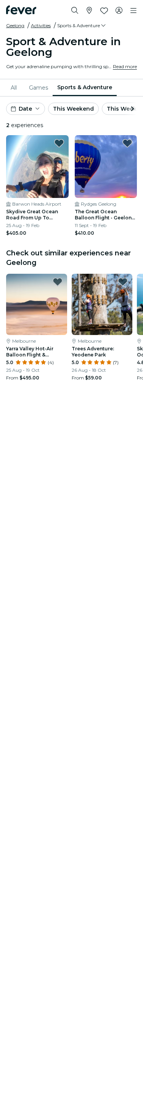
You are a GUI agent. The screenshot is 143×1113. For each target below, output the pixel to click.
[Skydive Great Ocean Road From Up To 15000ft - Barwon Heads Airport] (37, 166)
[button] (82, 25)
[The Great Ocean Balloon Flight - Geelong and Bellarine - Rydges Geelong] (106, 166)
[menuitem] (15, 87)
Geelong (15, 25)
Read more (125, 66)
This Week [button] (122, 108)
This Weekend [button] (73, 108)
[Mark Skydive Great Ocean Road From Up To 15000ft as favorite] (59, 143)
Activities (41, 25)
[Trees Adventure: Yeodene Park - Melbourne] (102, 304)
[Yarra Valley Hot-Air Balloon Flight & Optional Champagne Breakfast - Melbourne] (36, 304)
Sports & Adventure (84, 87)
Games (38, 87)
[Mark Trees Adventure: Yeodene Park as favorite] (123, 282)
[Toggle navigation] (133, 10)
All (14, 87)
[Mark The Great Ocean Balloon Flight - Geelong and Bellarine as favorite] (127, 143)
